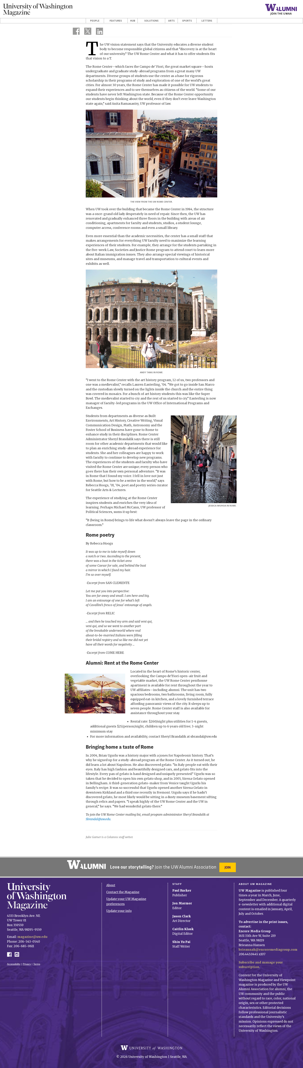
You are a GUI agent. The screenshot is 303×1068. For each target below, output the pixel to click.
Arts (171, 20)
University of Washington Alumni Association (86, 864)
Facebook (10, 954)
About (110, 885)
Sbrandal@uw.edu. (98, 819)
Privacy (27, 964)
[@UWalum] (87, 32)
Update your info (119, 911)
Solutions (151, 20)
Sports (187, 20)
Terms (36, 964)
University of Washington (151, 1047)
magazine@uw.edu (32, 937)
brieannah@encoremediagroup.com (268, 950)
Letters (206, 20)
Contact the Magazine (122, 892)
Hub (132, 20)
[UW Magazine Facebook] (75, 32)
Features (116, 20)
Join (228, 867)
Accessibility (13, 964)
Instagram (18, 954)
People (94, 20)
